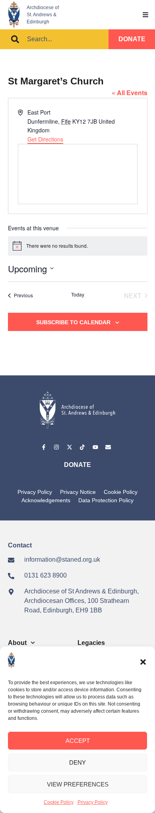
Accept (78, 740)
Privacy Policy (93, 802)
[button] (143, 662)
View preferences (77, 784)
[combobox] (54, 39)
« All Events (129, 92)
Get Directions (45, 139)
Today (77, 294)
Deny (77, 762)
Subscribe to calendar (73, 322)
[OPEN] (145, 14)
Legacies (91, 642)
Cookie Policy (59, 802)
